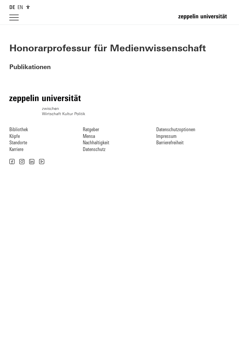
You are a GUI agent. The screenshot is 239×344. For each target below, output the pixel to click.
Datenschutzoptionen (175, 129)
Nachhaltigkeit (96, 143)
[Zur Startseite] (204, 19)
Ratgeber (91, 129)
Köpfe (14, 136)
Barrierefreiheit (170, 143)
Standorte (18, 143)
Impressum (166, 136)
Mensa (89, 136)
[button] (12, 161)
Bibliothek (18, 129)
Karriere (16, 149)
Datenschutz (94, 149)
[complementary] (28, 7)
